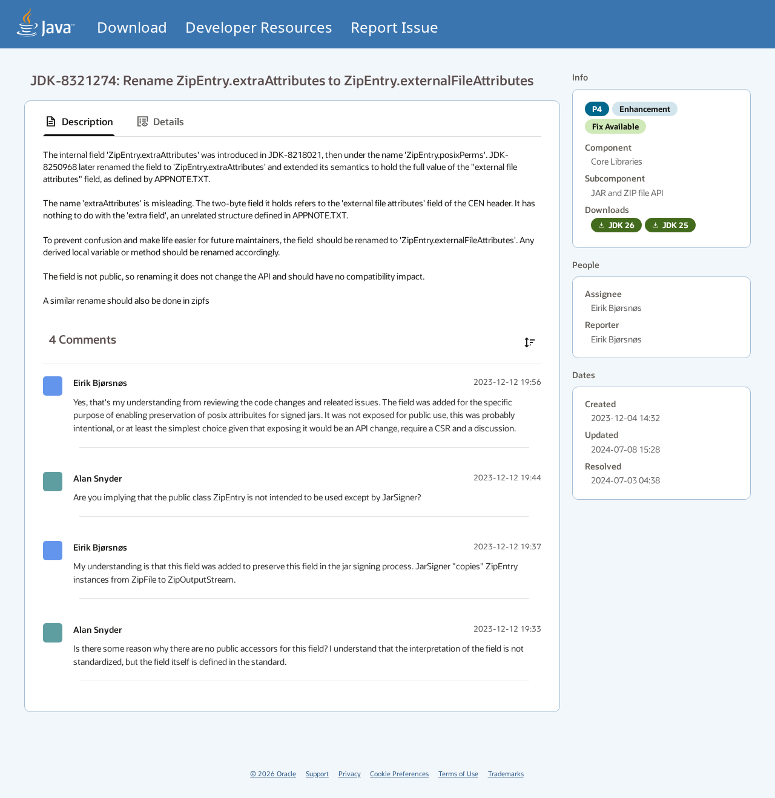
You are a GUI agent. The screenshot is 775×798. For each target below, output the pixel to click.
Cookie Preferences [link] (399, 773)
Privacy (349, 773)
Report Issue (394, 27)
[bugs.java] (46, 22)
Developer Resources (258, 27)
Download (132, 27)
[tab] (79, 121)
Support (317, 773)
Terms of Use (458, 773)
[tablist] (292, 122)
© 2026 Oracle (273, 773)
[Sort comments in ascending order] (529, 342)
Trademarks (506, 773)
